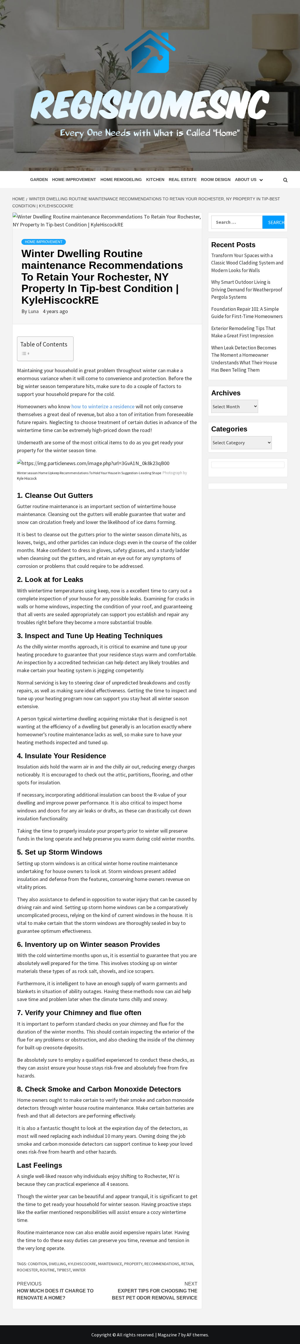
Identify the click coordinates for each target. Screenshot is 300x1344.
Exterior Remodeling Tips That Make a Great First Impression (243, 332)
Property (133, 1263)
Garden (39, 179)
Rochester (27, 1270)
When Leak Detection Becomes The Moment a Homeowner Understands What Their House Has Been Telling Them (244, 358)
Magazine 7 (169, 1335)
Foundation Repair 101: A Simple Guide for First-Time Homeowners (247, 313)
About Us (245, 179)
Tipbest (64, 1270)
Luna (34, 311)
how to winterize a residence (102, 406)
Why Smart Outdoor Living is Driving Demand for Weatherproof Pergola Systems (246, 289)
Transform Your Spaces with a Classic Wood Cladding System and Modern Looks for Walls (247, 263)
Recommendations (161, 1263)
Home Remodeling (121, 179)
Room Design (216, 179)
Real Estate (183, 179)
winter (79, 1270)
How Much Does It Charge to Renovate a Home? (55, 1290)
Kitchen (155, 179)
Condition (37, 1263)
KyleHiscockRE (82, 1263)
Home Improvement (74, 179)
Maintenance (110, 1263)
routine (47, 1270)
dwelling (57, 1263)
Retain (187, 1263)
